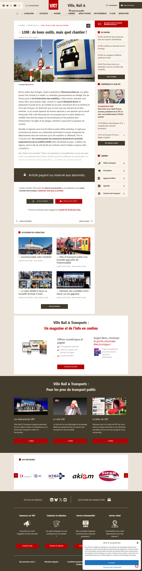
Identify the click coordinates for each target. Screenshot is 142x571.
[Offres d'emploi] (124, 163)
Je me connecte (42, 201)
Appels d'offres (109, 178)
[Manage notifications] (137, 566)
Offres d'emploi (109, 163)
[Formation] (124, 170)
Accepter (111, 563)
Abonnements (129, 5)
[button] (137, 543)
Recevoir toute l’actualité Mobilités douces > (113, 24)
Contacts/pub (33, 5)
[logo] (31, 476)
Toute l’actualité (111, 77)
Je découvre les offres (70, 367)
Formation (107, 171)
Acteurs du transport (111, 193)
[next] (126, 475)
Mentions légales (51, 562)
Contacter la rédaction (56, 546)
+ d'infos (31, 441)
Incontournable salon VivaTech (36, 257)
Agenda (106, 186)
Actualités (21, 25)
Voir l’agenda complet (111, 143)
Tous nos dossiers (54, 306)
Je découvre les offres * (70, 201)
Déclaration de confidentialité (112, 567)
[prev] (16, 475)
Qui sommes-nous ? (27, 562)
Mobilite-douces (32, 25)
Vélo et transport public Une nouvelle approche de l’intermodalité (72, 260)
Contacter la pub (27, 546)
